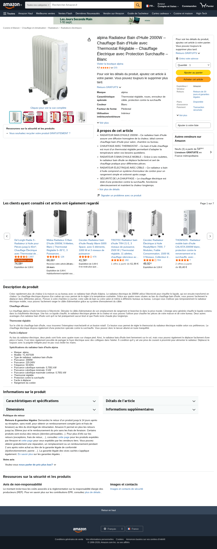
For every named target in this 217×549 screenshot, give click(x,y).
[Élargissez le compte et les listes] (178, 6)
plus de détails (93, 492)
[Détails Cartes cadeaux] (170, 13)
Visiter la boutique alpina (110, 63)
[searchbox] (92, 5)
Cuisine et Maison (11, 28)
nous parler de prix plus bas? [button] (36, 464)
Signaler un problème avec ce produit (121, 195)
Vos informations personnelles (100, 539)
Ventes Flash (65, 13)
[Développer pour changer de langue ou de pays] (153, 6)
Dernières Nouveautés (88, 13)
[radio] (15, 117)
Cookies (120, 539)
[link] (28, 246)
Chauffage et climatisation (34, 28)
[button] (9, 13)
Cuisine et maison (183, 13)
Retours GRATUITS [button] (187, 53)
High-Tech (201, 13)
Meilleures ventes (45, 13)
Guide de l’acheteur (138, 13)
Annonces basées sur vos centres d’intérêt (145, 539)
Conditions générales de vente (69, 539)
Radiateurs (53, 28)
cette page (64, 437)
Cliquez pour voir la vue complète (48, 107)
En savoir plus (25, 454)
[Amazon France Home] (79, 530)
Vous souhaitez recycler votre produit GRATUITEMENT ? (39, 133)
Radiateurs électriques (71, 28)
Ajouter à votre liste (188, 125)
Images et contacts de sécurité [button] (126, 488)
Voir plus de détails (109, 189)
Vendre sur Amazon (113, 13)
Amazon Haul (25, 13)
